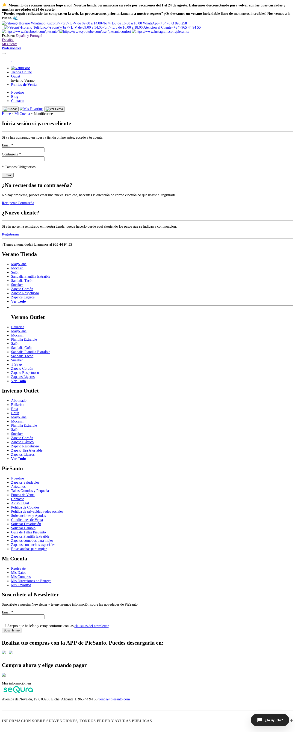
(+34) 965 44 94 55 (172, 27)
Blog (14, 96)
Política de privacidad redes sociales (37, 511)
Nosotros (17, 92)
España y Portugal (29, 36)
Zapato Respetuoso (25, 293)
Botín (15, 413)
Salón (15, 272)
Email (7, 145)
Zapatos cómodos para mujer (32, 540)
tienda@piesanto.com (114, 699)
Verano (29, 80)
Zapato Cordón (22, 289)
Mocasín (17, 268)
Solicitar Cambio (23, 528)
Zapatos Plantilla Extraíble (30, 536)
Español (8, 40)
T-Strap (16, 364)
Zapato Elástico (22, 442)
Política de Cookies (25, 507)
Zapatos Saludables (25, 482)
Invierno (17, 80)
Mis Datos (18, 572)
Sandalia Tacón (22, 281)
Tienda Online (21, 72)
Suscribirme (12, 630)
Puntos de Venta (23, 495)
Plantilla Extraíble (24, 339)
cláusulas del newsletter (91, 626)
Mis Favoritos (21, 585)
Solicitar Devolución (26, 524)
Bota (14, 409)
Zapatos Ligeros (23, 297)
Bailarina (17, 327)
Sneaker (17, 285)
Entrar (8, 175)
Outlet (15, 76)
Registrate (18, 568)
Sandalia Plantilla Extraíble (30, 276)
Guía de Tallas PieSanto (28, 532)
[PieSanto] (11, 60)
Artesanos (18, 486)
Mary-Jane (19, 264)
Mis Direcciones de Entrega (31, 581)
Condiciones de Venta (27, 520)
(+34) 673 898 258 (165, 23)
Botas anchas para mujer (29, 549)
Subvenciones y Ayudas (28, 516)
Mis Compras (21, 577)
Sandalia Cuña (21, 348)
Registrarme (10, 234)
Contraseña (11, 154)
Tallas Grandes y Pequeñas (30, 491)
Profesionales (11, 48)
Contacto (17, 101)
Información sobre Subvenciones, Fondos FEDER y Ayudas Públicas (77, 721)
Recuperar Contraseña (18, 203)
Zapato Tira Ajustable (26, 450)
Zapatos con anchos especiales (33, 545)
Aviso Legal (20, 503)
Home (6, 114)
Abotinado (19, 400)
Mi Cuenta (9, 44)
